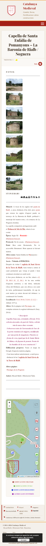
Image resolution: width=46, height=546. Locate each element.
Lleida (32, 517)
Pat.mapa (28, 306)
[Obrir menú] (42, 24)
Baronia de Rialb (11, 511)
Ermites (27, 517)
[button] (12, 453)
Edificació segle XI (18, 517)
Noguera (35, 507)
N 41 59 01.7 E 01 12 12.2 (26, 299)
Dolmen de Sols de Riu (16, 229)
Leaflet (21, 476)
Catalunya (9, 517)
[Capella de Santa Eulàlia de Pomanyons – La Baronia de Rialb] (14, 99)
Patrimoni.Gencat (13, 238)
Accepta (23, 540)
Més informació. (28, 537)
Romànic (37, 517)
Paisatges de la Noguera (15, 369)
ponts (38, 210)
